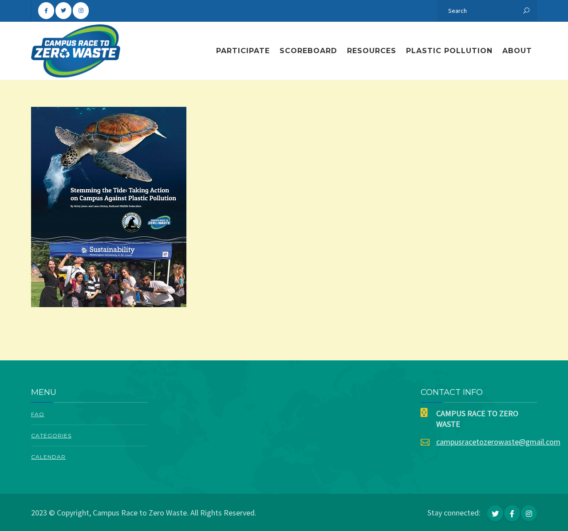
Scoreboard (308, 51)
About (517, 51)
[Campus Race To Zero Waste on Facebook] (46, 10)
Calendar (48, 456)
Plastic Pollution (449, 51)
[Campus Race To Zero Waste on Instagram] (81, 10)
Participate (243, 51)
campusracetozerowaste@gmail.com (498, 442)
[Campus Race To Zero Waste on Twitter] (63, 10)
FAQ (37, 414)
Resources (371, 51)
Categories (51, 435)
